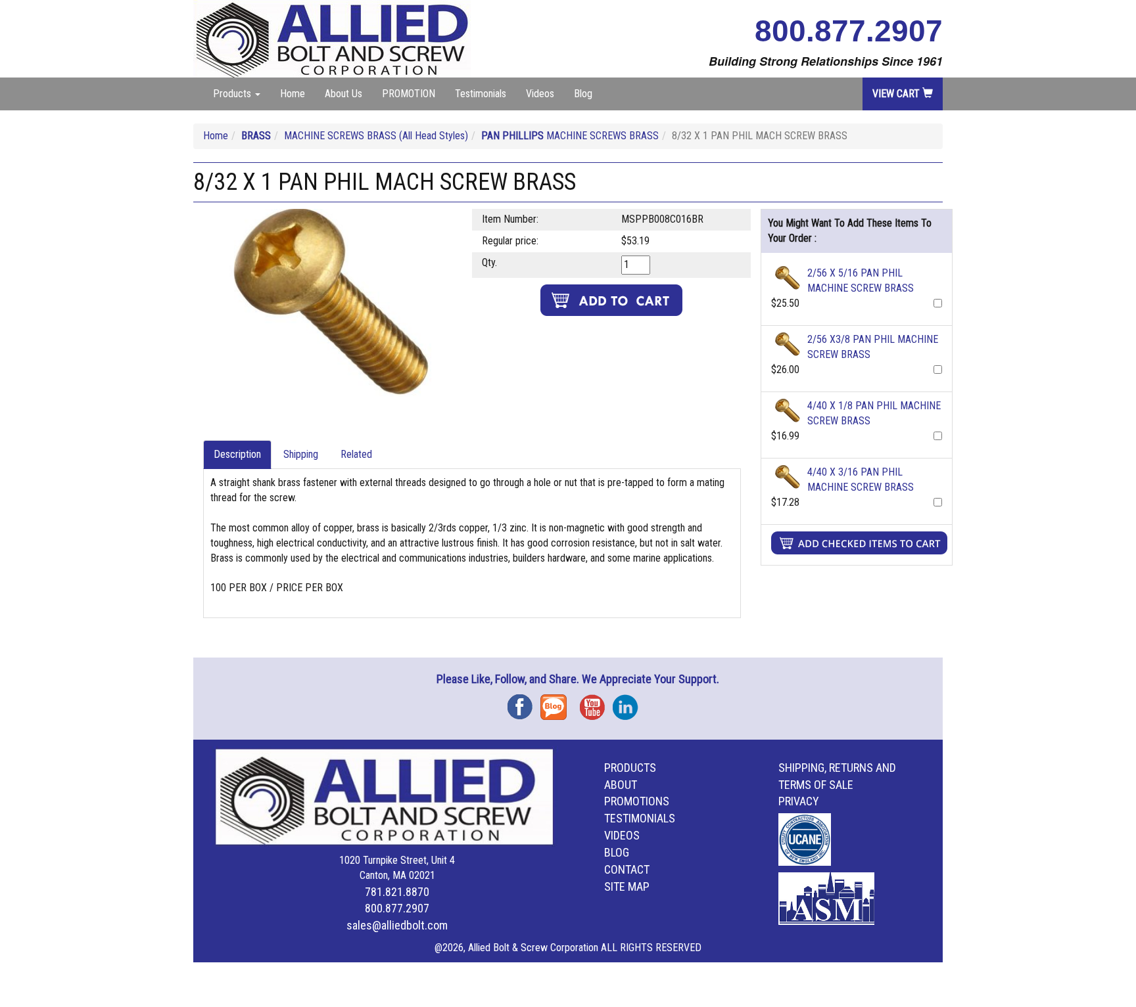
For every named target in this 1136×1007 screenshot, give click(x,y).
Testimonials (480, 93)
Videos (540, 93)
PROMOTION (408, 93)
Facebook (524, 702)
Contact (627, 869)
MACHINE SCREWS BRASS (570, 135)
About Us (343, 93)
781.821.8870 (397, 892)
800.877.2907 (849, 31)
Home (292, 93)
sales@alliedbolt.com (397, 925)
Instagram (629, 702)
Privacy (798, 801)
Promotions (636, 801)
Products (630, 767)
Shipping (300, 454)
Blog (583, 93)
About (620, 785)
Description (237, 454)
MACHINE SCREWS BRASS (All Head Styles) (376, 135)
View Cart (897, 93)
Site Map (627, 886)
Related (356, 454)
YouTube (596, 702)
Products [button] (233, 93)
